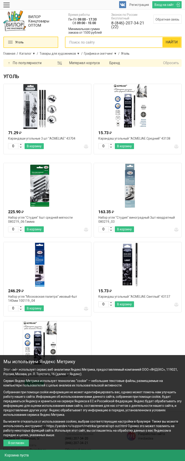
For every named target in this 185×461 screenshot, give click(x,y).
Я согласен (16, 443)
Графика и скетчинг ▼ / (102, 53)
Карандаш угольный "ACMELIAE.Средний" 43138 (134, 138)
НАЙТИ (172, 42)
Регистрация (139, 5)
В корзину (34, 146)
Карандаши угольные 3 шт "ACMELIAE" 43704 (41, 138)
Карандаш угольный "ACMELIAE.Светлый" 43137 (134, 296)
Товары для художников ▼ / (61, 53)
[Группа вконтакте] (122, 4)
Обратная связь (167, 19)
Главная (9, 53)
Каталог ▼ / (29, 53)
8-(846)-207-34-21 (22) (127, 25)
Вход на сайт (164, 5)
